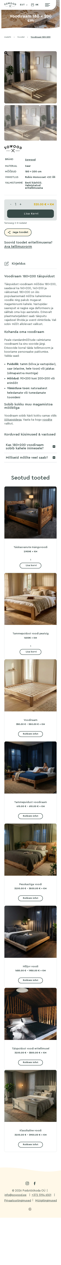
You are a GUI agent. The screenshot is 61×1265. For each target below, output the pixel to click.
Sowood (30, 160)
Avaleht (7, 37)
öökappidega (13, 419)
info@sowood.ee (15, 1195)
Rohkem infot (30, 734)
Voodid (20, 37)
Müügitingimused (46, 1200)
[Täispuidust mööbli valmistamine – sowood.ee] (10, 6)
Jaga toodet (20, 232)
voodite (47, 419)
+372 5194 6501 (41, 1195)
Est (22, 5)
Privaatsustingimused (17, 1200)
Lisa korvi (31, 213)
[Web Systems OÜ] (30, 1209)
